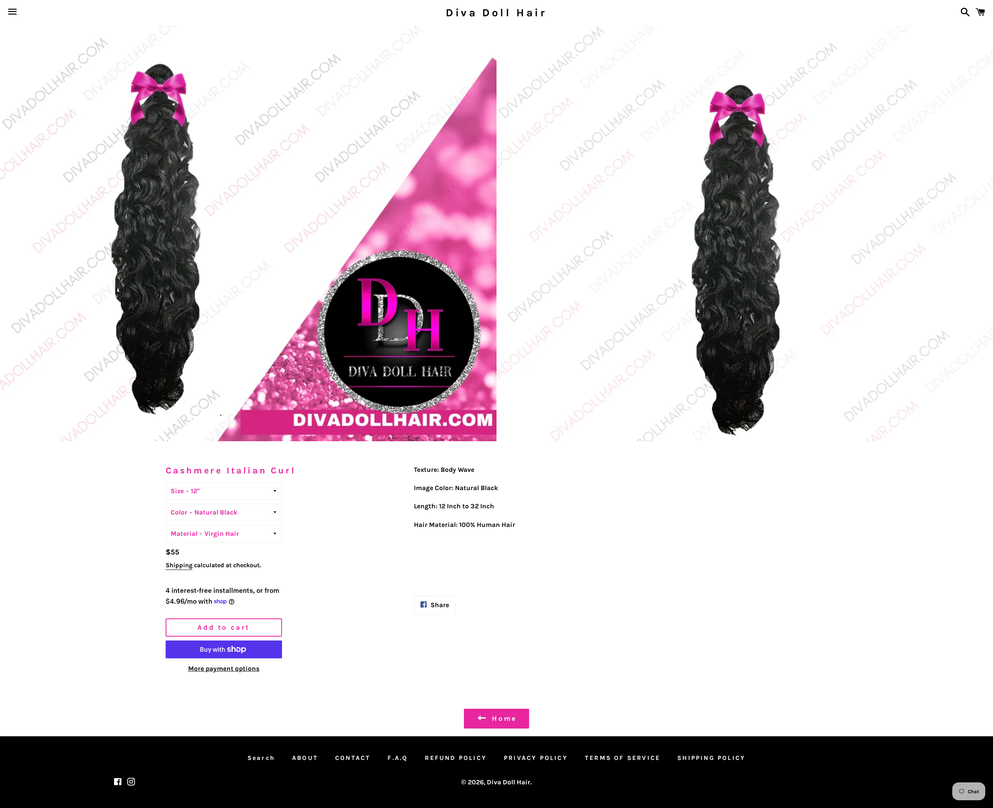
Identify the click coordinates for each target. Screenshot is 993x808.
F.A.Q (398, 757)
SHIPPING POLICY (711, 757)
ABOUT (305, 757)
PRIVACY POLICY (536, 757)
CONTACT (352, 757)
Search (261, 757)
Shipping (179, 565)
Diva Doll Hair (496, 12)
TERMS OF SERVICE (622, 757)
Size (177, 491)
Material (184, 533)
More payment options (223, 668)
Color (179, 512)
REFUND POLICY (456, 757)
